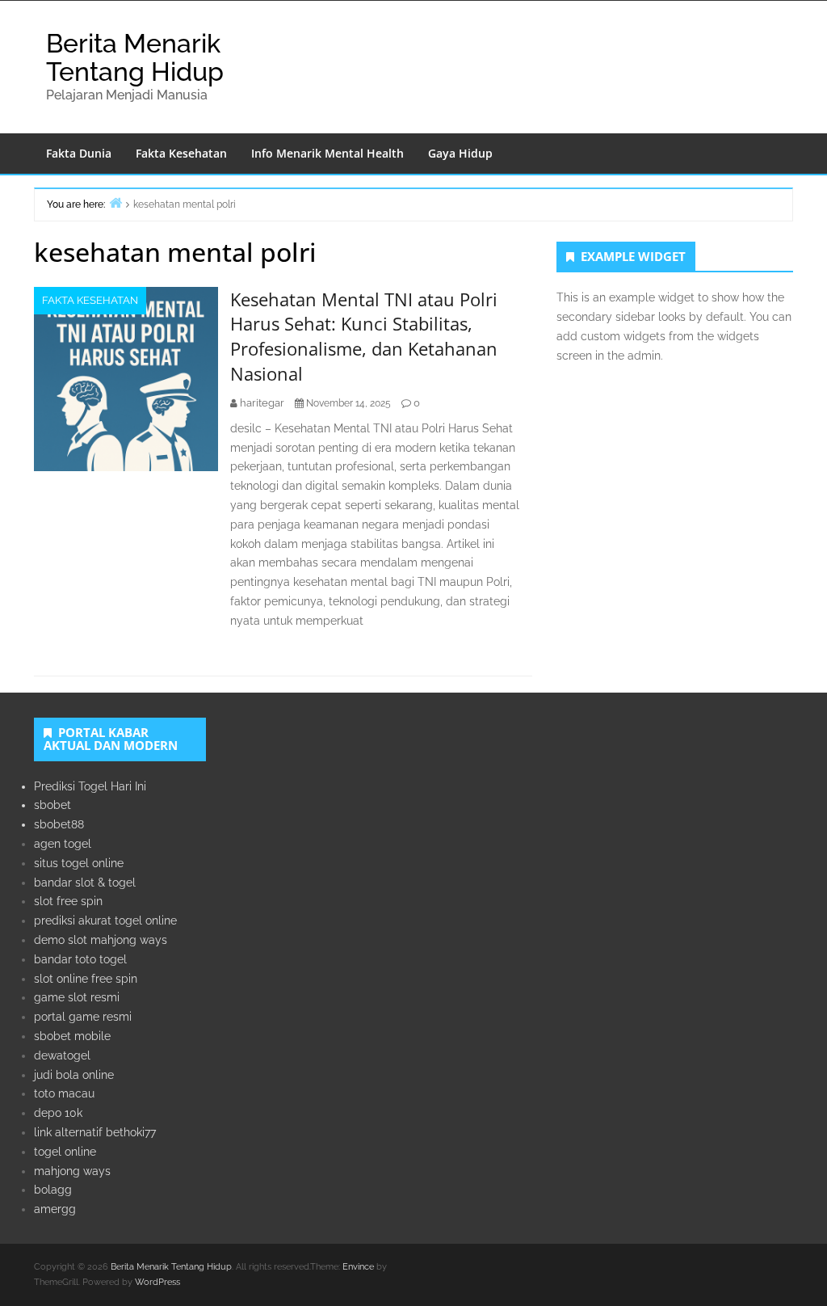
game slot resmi (77, 997)
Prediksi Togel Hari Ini (90, 786)
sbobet (52, 804)
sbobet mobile (72, 1036)
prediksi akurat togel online (105, 920)
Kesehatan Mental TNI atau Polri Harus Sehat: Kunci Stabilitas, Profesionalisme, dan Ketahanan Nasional (363, 336)
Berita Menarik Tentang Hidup (135, 57)
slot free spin (68, 901)
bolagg (53, 1189)
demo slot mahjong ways (100, 939)
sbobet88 (59, 824)
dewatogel (62, 1055)
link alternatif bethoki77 (95, 1132)
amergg (55, 1209)
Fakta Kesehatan (181, 153)
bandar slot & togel (85, 882)
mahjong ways (72, 1171)
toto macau (64, 1093)
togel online (65, 1151)
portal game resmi (83, 1016)
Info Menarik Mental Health (327, 153)
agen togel (62, 843)
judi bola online (74, 1074)
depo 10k (58, 1112)
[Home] (115, 202)
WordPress (157, 1282)
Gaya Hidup (460, 153)
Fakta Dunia (78, 153)
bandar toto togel (80, 959)
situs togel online (79, 863)
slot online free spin (85, 978)
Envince (358, 1267)
